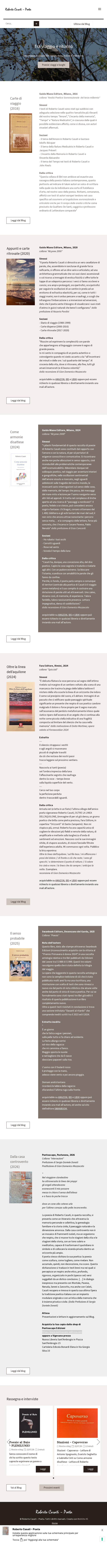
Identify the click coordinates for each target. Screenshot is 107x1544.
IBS (67, 379)
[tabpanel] (70, 152)
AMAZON (60, 379)
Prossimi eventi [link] (52, 1487)
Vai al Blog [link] (16, 1487)
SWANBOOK (60, 1108)
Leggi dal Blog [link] (18, 220)
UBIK (74, 379)
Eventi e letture (54, 65)
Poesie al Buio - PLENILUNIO (19, 1443)
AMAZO (62, 1097)
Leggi (43, 1469)
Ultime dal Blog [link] (82, 24)
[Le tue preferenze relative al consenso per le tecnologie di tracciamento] (102, 1539)
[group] (29, 1441)
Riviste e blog (17, 1449)
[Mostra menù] (100, 9)
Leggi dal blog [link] (18, 400)
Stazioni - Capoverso (72, 1442)
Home (55, 1523)
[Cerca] (36, 23)
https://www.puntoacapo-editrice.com (62, 1332)
